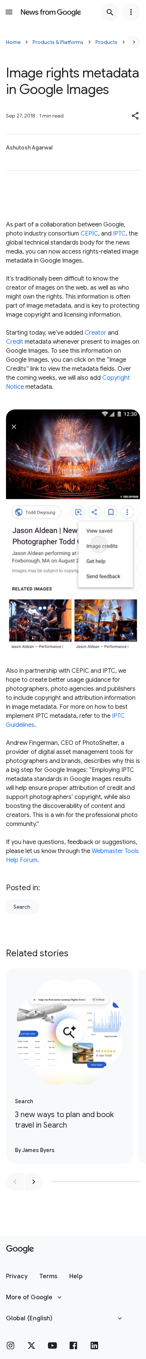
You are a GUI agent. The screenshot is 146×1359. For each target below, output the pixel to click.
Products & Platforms (58, 42)
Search (21, 906)
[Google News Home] (51, 12)
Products (106, 42)
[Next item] (34, 1182)
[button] (136, 116)
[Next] (134, 42)
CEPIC (89, 233)
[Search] (110, 12)
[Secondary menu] (131, 12)
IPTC (119, 233)
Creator (95, 333)
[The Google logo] (20, 1249)
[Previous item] (15, 1182)
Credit (14, 342)
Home (13, 42)
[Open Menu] (9, 12)
